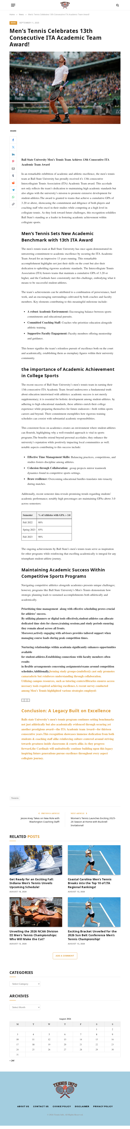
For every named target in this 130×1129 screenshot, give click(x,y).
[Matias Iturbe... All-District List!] (69, 783)
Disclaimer (82, 1106)
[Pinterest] (13, 161)
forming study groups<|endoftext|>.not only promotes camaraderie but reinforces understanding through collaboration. (68, 681)
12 (49, 1039)
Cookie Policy (62, 1106)
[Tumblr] (13, 175)
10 (17, 1039)
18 (33, 1044)
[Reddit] (13, 182)
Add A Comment (65, 956)
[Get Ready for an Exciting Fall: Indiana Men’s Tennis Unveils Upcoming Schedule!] (36, 860)
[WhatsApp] (13, 197)
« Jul (12, 1060)
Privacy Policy (103, 1106)
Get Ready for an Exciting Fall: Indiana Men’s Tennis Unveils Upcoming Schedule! (32, 883)
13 (65, 1039)
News (13, 23)
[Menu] (13, 5)
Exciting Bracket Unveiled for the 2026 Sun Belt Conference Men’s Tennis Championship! (92, 935)
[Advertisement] (69, 141)
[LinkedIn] (13, 154)
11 (33, 1039)
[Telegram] (13, 190)
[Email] (13, 168)
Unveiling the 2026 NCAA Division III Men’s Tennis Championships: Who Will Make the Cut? (34, 935)
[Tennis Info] (65, 5)
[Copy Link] (13, 204)
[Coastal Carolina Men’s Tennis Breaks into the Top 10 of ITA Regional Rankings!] (94, 860)
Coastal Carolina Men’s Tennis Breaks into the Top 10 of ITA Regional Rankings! (89, 883)
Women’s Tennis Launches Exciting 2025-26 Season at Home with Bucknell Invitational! (93, 822)
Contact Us (41, 1106)
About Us (23, 1106)
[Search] (117, 5)
